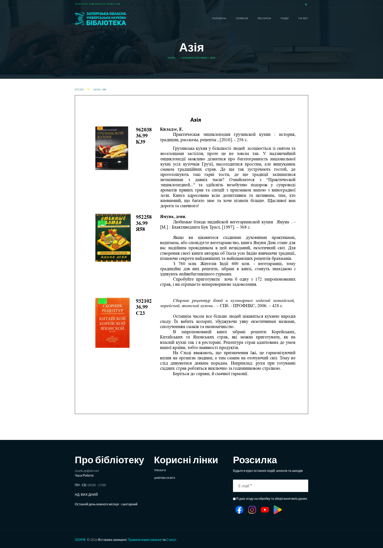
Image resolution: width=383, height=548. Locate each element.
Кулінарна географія (194, 57)
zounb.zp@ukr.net (87, 470)
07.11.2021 (79, 89)
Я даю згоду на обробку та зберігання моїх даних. (272, 498)
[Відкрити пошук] (306, 5)
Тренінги (160, 470)
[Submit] (304, 485)
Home (171, 57)
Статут (171, 539)
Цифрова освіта (164, 477)
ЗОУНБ (80, 539)
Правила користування (145, 539)
